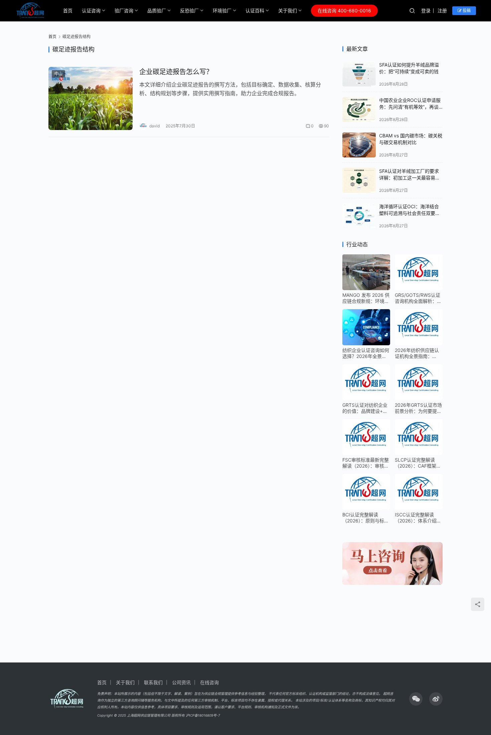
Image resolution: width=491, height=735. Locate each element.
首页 (67, 10)
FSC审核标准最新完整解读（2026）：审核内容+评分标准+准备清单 (365, 463)
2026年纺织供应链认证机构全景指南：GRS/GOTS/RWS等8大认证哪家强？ (417, 353)
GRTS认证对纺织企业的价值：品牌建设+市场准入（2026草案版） (366, 408)
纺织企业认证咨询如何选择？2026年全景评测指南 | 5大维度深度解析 (365, 353)
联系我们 (153, 682)
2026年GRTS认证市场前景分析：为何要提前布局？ (418, 408)
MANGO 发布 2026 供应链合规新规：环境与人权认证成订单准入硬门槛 (365, 298)
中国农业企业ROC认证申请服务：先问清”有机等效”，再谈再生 (410, 106)
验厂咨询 (124, 10)
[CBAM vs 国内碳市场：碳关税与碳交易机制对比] (359, 144)
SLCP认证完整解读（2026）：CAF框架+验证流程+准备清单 (416, 463)
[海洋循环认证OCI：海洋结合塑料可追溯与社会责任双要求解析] (359, 215)
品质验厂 (156, 10)
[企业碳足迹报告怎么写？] (90, 98)
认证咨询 (91, 10)
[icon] (416, 699)
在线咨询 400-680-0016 (344, 10)
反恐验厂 (189, 10)
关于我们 (287, 10)
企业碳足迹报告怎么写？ (176, 72)
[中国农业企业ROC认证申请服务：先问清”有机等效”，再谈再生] (359, 109)
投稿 (466, 10)
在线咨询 (209, 682)
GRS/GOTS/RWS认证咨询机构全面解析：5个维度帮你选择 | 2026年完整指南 (417, 298)
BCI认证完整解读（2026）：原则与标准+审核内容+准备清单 (365, 518)
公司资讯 (181, 682)
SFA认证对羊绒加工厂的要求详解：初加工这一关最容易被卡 (409, 177)
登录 (426, 10)
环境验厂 (222, 10)
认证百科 (255, 10)
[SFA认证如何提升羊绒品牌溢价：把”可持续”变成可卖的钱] (359, 74)
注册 (442, 10)
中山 (58, 73)
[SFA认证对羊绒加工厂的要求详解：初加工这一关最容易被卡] (359, 180)
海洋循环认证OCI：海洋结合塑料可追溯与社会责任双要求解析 (409, 213)
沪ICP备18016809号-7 (203, 715)
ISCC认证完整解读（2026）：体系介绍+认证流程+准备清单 (416, 518)
